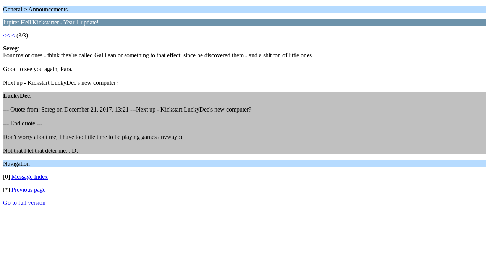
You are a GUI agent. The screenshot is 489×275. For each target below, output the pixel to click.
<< (6, 35)
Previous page (28, 189)
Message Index (29, 176)
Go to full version (24, 202)
